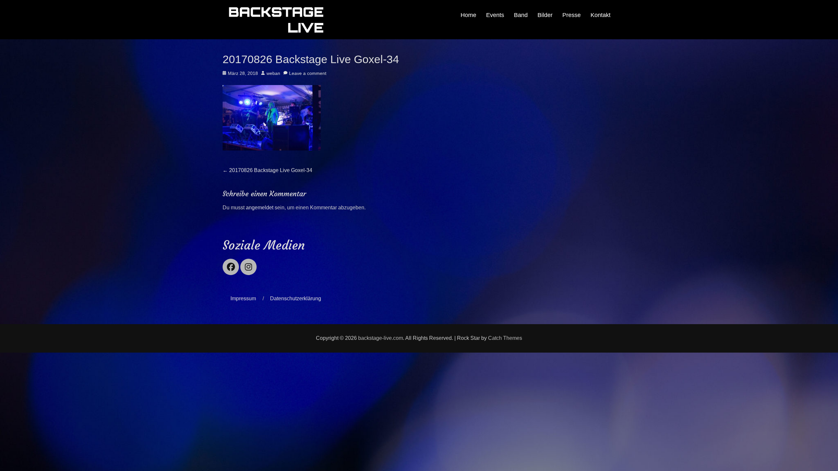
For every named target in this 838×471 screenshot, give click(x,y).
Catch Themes (505, 338)
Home (468, 15)
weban (273, 73)
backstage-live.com (380, 338)
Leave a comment (307, 73)
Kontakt (600, 15)
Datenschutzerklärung (295, 298)
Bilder (545, 15)
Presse (571, 15)
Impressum (243, 298)
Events (495, 15)
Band (521, 15)
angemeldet (259, 207)
